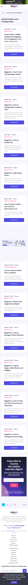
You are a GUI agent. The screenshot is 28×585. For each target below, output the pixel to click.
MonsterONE (13, 558)
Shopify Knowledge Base (10, 201)
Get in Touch (13, 539)
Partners (13, 543)
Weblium (13, 554)
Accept (14, 582)
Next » (25, 504)
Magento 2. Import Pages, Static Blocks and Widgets (13, 368)
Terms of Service (18, 492)
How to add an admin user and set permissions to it (12, 206)
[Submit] (25, 571)
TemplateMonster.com (10, 531)
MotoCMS (13, 552)
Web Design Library (14, 563)
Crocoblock (13, 550)
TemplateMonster (13, 548)
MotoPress (13, 556)
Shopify (15, 198)
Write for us (14, 541)
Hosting (14, 537)
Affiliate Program (13, 545)
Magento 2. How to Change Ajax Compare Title (13, 107)
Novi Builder (13, 561)
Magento (14, 29)
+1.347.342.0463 (18, 525)
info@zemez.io (16, 528)
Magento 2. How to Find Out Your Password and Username (13, 403)
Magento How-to (8, 31)
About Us (13, 535)
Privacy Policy (8, 492)
